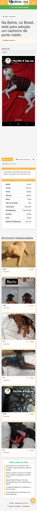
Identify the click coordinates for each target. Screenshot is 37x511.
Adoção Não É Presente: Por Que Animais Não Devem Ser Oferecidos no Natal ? (18, 482)
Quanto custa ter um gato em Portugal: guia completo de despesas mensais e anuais (18, 475)
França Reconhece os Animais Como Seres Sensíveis (18, 493)
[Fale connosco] (33, 500)
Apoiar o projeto (14, 506)
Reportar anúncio (10, 164)
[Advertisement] (18, 142)
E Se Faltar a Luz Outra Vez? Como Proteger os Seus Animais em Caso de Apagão (18, 468)
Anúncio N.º (6, 49)
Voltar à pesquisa (10, 16)
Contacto (26, 506)
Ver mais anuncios (23, 159)
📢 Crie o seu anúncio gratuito (18, 7)
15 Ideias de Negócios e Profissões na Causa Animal (18, 488)
